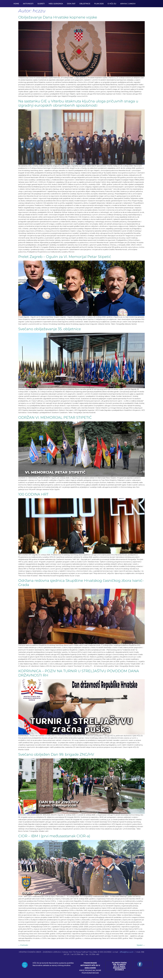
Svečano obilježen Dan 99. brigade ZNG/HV (56, 754)
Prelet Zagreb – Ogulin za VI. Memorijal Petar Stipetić (64, 256)
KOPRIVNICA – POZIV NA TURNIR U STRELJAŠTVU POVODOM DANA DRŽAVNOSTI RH (78, 673)
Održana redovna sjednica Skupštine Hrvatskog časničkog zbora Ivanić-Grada (81, 582)
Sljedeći (141, 945)
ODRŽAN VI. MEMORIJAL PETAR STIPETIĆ (55, 417)
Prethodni (23, 945)
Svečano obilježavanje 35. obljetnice (49, 329)
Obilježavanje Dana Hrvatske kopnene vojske (57, 17)
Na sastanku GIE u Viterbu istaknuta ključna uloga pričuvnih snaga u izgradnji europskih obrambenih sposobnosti (78, 103)
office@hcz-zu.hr (127, 952)
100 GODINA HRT (33, 494)
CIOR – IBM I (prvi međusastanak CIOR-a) (54, 836)
